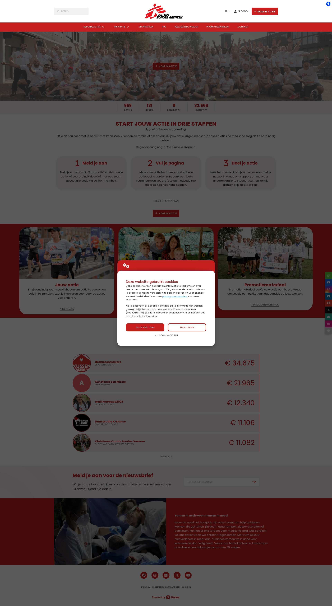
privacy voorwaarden (174, 296)
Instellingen (187, 327)
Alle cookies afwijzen (166, 335)
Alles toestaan (145, 327)
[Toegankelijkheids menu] (328, 4)
